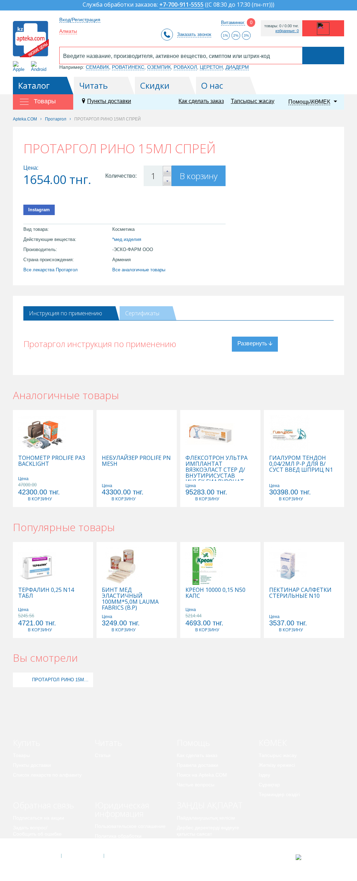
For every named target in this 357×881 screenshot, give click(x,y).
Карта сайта (125, 855)
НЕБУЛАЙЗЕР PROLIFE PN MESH (136, 461)
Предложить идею (33, 843)
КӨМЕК (273, 742)
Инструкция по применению (65, 313)
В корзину (199, 176)
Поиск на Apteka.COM (202, 775)
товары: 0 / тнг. (281, 26)
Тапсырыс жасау (252, 101)
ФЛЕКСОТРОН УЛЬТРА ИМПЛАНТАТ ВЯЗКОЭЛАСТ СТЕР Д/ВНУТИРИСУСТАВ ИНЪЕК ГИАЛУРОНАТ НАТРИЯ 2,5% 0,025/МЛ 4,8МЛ (217, 476)
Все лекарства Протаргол (50, 269)
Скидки (154, 85)
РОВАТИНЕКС (128, 67)
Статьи (103, 755)
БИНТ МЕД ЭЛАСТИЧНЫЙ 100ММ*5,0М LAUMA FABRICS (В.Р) (130, 599)
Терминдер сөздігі (279, 794)
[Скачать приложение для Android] (40, 66)
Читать (93, 85)
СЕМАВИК (97, 67)
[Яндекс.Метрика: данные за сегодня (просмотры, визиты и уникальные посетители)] (316, 857)
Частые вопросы (195, 784)
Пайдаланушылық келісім (206, 818)
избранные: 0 (287, 31)
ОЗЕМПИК (159, 67)
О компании (82, 855)
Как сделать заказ (201, 101)
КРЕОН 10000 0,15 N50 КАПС (215, 593)
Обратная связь (43, 805)
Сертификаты (142, 313)
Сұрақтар (269, 784)
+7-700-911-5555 (181, 5)
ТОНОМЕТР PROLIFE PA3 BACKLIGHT (51, 461)
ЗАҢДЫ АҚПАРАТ (210, 805)
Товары (21, 755)
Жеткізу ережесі (277, 765)
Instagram (39, 209)
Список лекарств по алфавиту (47, 775)
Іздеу (264, 775)
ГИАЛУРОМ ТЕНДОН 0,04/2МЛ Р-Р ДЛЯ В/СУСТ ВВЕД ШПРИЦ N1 (301, 464)
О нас (212, 85)
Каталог (34, 85)
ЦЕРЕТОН (211, 67)
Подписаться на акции (38, 818)
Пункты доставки (109, 101)
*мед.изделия (126, 239)
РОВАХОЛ (185, 67)
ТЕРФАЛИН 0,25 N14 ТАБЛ (46, 593)
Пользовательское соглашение (130, 826)
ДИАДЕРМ (237, 67)
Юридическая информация (122, 809)
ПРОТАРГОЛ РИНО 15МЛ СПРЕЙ (61, 679)
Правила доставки (197, 765)
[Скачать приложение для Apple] (20, 66)
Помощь (193, 742)
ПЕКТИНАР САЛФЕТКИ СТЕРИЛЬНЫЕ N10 (300, 593)
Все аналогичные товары (138, 269)
